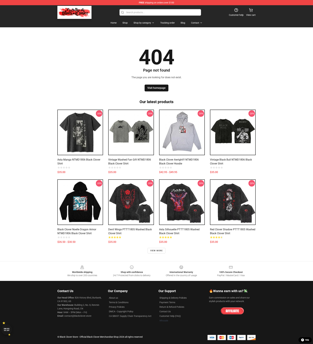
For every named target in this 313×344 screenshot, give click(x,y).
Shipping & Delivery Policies (173, 298)
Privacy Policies (117, 307)
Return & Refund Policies (171, 307)
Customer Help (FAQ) (170, 316)
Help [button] (307, 340)
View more (156, 251)
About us (113, 298)
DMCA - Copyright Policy (121, 311)
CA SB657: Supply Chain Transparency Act (130, 316)
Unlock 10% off (6, 329)
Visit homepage (156, 87)
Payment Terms (167, 302)
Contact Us (165, 311)
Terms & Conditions (118, 302)
